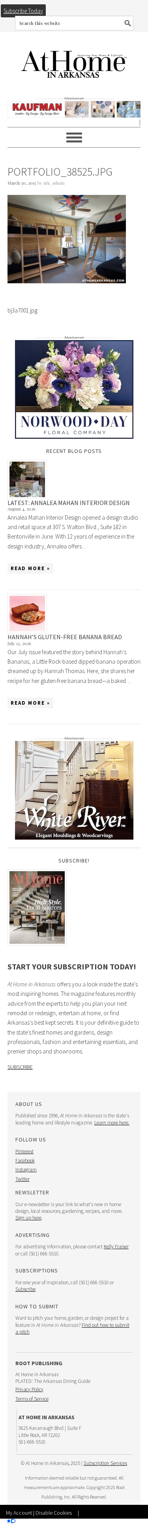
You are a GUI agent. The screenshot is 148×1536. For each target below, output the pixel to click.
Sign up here (28, 1217)
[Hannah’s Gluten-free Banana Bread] (74, 613)
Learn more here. (111, 1122)
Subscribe (20, 1066)
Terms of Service (32, 1399)
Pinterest (24, 1151)
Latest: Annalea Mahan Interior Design (68, 503)
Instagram (26, 1169)
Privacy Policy (29, 1389)
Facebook (25, 1160)
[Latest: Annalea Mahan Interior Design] (74, 479)
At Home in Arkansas (74, 60)
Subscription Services (105, 1463)
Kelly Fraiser (116, 1246)
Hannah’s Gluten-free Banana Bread (64, 637)
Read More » (30, 568)
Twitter (22, 1179)
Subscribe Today (23, 11)
